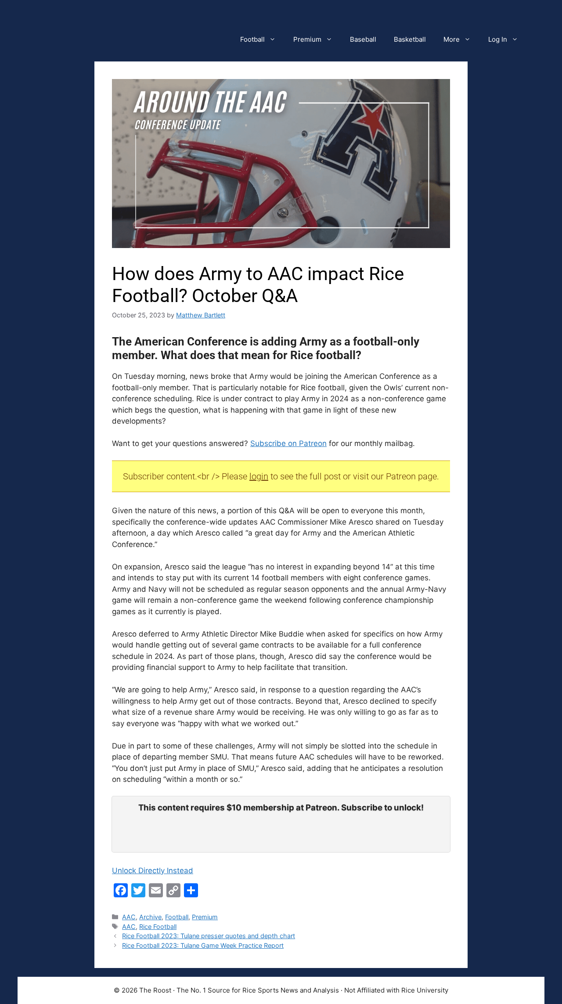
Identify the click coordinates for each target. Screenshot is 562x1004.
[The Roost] (272, 13)
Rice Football (158, 926)
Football (252, 39)
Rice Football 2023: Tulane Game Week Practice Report (203, 945)
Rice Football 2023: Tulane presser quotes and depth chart (208, 935)
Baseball (363, 39)
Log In (497, 39)
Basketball (410, 39)
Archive (150, 917)
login (258, 476)
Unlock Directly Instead (152, 870)
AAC (129, 917)
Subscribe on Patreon (288, 443)
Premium (307, 39)
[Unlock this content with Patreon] (281, 838)
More (451, 39)
